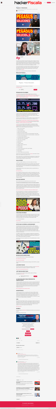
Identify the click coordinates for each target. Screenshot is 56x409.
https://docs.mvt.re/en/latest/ (20, 260)
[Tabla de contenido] (0, 204)
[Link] (15, 92)
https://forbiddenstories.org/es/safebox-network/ (23, 288)
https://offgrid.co (18, 220)
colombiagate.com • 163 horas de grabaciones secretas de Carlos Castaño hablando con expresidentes (25, 388)
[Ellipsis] (39, 353)
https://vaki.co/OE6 (18, 306)
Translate (17, 6)
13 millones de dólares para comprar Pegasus (25, 122)
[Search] (44, 2)
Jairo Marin (19, 353)
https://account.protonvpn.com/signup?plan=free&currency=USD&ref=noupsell (27, 189)
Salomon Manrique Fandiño (21, 361)
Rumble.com (24, 310)
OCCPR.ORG (37, 266)
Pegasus (23, 69)
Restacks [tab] (21, 347)
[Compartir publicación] (46, 2)
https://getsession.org (19, 170)
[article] (28, 383)
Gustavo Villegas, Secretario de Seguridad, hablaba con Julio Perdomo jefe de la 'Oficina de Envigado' (24, 395)
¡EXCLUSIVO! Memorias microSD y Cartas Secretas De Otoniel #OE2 (24, 382)
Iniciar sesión (53, 2)
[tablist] (19, 347)
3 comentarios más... (18, 376)
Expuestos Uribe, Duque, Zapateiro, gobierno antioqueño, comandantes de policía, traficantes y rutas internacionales (24, 384)
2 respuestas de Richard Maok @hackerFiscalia (23, 359)
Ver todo (18, 399)
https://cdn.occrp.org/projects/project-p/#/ (22, 269)
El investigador (22, 116)
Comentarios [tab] (18, 347)
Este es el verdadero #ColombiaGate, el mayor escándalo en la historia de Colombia (24, 389)
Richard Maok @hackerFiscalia (21, 10)
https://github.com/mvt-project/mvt (21, 258)
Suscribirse (49, 2)
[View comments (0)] (22, 385)
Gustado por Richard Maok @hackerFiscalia (22, 362)
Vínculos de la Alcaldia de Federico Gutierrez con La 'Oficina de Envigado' (24, 394)
